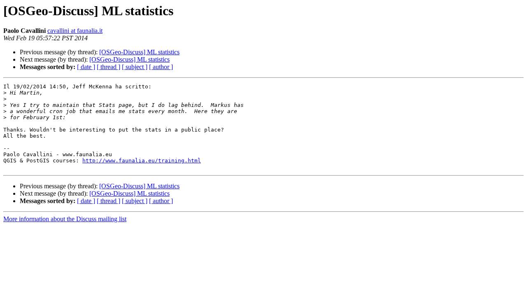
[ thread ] (108, 66)
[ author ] (161, 66)
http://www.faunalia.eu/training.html (141, 160)
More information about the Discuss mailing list (64, 218)
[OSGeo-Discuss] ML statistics (139, 52)
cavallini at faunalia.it (75, 30)
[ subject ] (134, 66)
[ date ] (86, 66)
